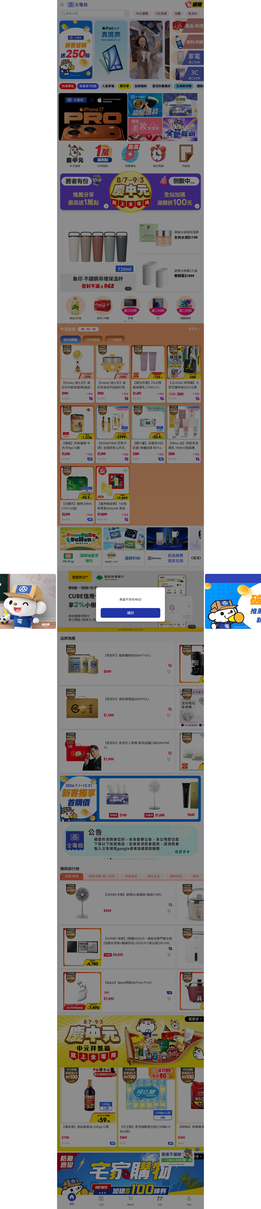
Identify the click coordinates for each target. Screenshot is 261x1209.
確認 (130, 613)
